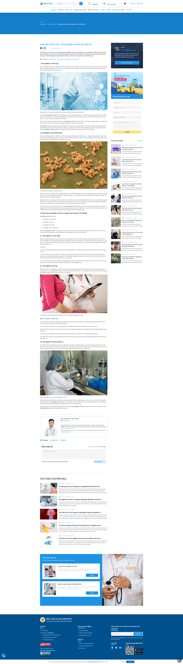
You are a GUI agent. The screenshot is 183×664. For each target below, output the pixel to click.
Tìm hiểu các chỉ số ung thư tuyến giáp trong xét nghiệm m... (80, 512)
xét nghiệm (63, 440)
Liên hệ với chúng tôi (127, 63)
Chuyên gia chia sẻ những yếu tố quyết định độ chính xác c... (80, 486)
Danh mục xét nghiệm (119, 10)
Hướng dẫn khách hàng (79, 10)
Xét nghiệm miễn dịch (50, 319)
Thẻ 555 (109, 10)
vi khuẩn (45, 242)
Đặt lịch (92, 575)
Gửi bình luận (98, 461)
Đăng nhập (140, 3)
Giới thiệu (61, 10)
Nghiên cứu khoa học (93, 10)
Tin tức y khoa (51, 24)
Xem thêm (140, 141)
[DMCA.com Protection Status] (45, 654)
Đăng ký (133, 3)
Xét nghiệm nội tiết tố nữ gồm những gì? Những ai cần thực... (80, 499)
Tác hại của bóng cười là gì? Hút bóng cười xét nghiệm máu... (80, 525)
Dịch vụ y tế (68, 10)
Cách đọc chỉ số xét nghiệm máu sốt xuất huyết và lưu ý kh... (80, 538)
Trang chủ (42, 24)
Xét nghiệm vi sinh (59, 66)
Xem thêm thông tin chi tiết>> (68, 428)
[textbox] (127, 117)
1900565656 (45, 630)
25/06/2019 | (60, 59)
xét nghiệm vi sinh (54, 440)
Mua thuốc (129, 10)
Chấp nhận (130, 661)
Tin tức (103, 10)
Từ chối (123, 661)
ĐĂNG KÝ (138, 634)
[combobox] (127, 117)
